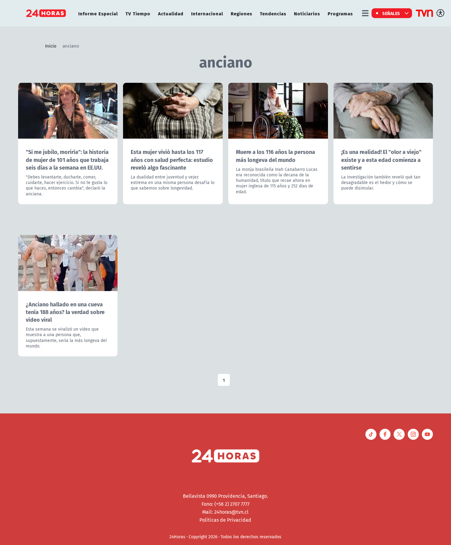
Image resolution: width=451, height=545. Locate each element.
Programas (340, 13)
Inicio (50, 45)
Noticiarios (307, 13)
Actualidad (170, 13)
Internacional (207, 13)
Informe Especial (98, 13)
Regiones (241, 13)
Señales (391, 13)
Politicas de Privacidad (225, 520)
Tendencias (273, 13)
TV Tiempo (137, 13)
